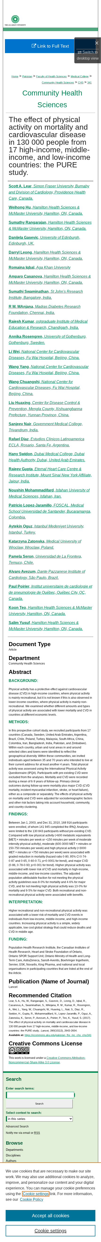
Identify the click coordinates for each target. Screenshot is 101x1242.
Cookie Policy (31, 1199)
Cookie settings (36, 1194)
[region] (50, 1202)
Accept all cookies (50, 1215)
